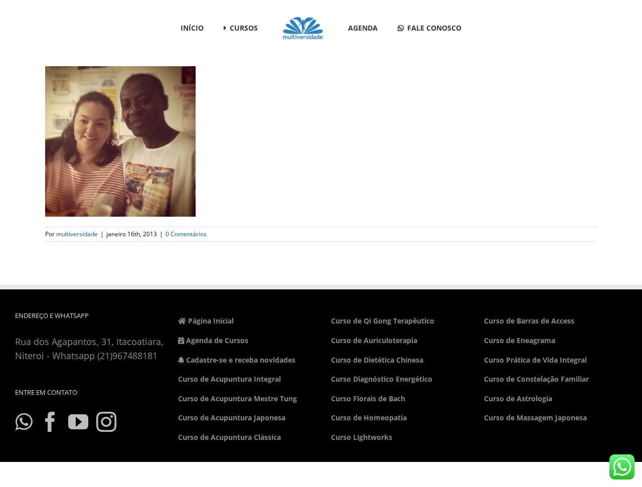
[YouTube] (78, 422)
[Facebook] (50, 422)
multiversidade (77, 234)
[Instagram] (106, 422)
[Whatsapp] (23, 422)
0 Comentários (186, 234)
